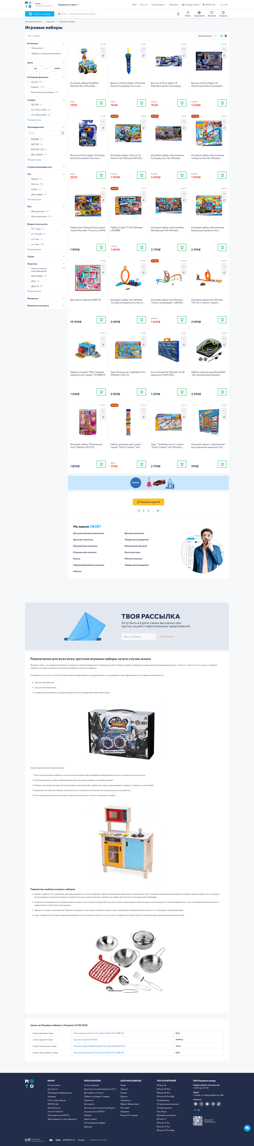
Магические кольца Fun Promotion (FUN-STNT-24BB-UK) (99, 1033)
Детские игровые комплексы (88, 533)
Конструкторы (132, 552)
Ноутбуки (162, 1111)
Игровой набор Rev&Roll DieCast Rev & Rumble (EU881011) (99, 1046)
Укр (221, 5)
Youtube (195, 1104)
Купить (101, 102)
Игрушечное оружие (136, 546)
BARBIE (35, 139)
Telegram (213, 1104)
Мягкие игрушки (133, 558)
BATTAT (35, 144)
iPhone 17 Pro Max (165, 1130)
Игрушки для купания (84, 552)
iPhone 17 (161, 1119)
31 (158, 511)
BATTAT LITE (37, 149)
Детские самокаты (83, 539)
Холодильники (164, 1107)
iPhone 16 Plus (164, 1089)
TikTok (218, 1104)
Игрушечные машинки (85, 546)
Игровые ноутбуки (166, 1115)
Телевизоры (163, 1100)
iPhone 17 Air (163, 1122)
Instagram (207, 1104)
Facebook (201, 1104)
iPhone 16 (161, 1085)
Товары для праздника (137, 565)
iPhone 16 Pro (163, 1092)
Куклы (76, 558)
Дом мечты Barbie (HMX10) (85, 1040)
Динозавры (37, 194)
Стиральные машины (168, 1104)
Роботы (77, 571)
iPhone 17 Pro (163, 1126)
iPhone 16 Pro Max (165, 1096)
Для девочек (37, 211)
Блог (135, 5)
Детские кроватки (134, 533)
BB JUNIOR (37, 154)
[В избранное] (103, 49)
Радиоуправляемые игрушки (88, 565)
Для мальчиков (39, 216)
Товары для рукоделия (137, 539)
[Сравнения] (103, 55)
